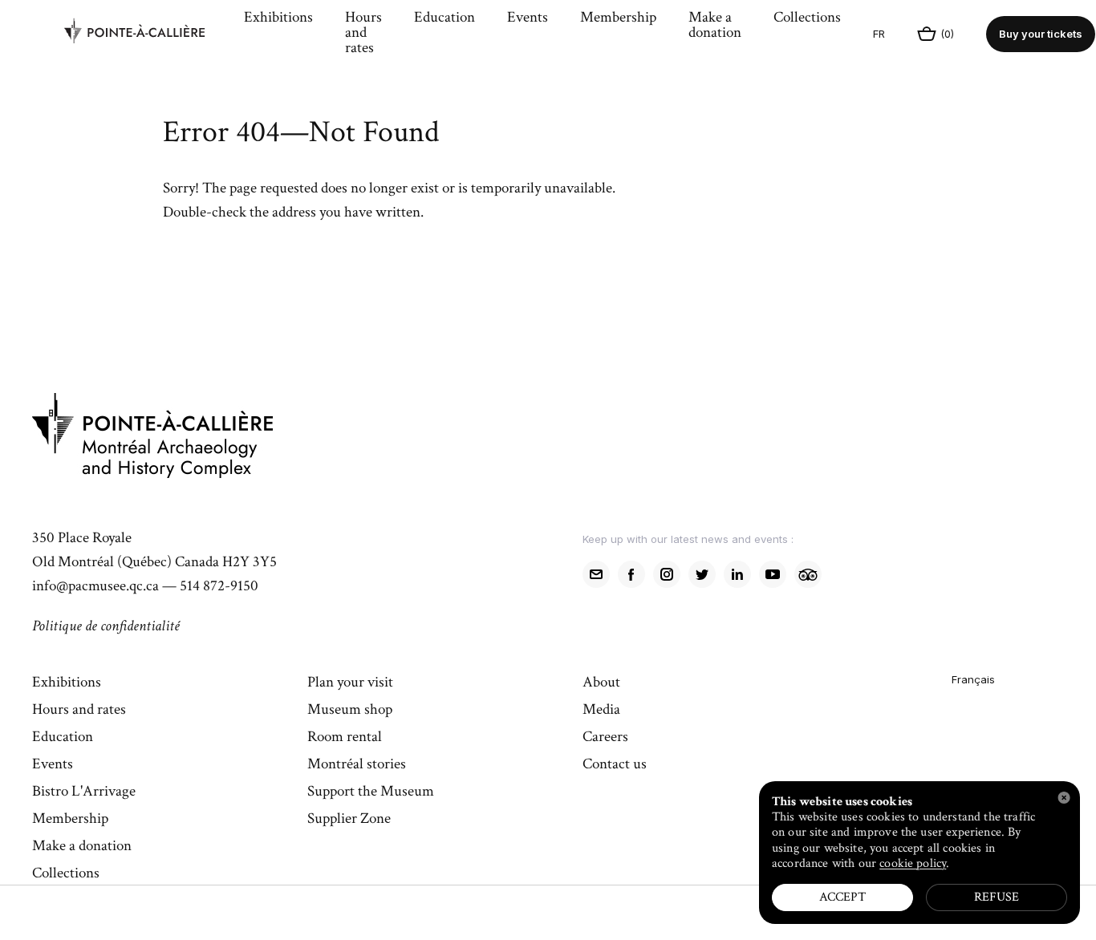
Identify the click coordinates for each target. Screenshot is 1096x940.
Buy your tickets (1040, 33)
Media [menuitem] (601, 710)
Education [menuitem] (444, 18)
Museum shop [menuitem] (349, 710)
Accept (842, 897)
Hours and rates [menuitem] (363, 34)
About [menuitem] (601, 683)
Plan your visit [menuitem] (350, 683)
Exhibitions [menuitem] (278, 18)
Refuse (996, 897)
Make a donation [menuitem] (714, 26)
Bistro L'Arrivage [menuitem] (84, 792)
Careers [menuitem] (605, 738)
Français (973, 679)
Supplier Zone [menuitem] (349, 820)
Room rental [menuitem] (344, 738)
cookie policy (912, 863)
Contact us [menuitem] (615, 765)
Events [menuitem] (527, 18)
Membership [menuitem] (618, 18)
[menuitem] (146, 34)
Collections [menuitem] (807, 18)
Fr (879, 33)
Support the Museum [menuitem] (370, 792)
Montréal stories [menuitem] (356, 765)
